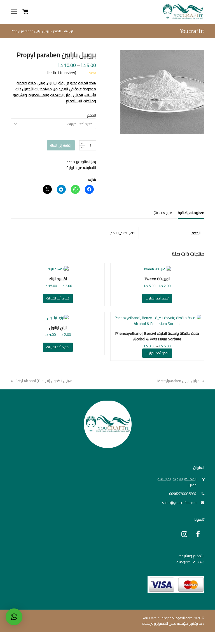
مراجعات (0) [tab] (163, 212)
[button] (14, 12)
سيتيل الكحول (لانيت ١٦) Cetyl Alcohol (43, 380)
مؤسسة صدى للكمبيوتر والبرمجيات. (164, 623)
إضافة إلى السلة (60, 145)
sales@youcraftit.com (179, 502)
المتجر (57, 31)
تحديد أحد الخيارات (157, 298)
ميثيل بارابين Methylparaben (178, 380)
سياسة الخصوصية (190, 562)
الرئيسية (69, 31)
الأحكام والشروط (191, 555)
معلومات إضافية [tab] (191, 212)
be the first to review (59, 73)
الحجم (91, 115)
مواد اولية (74, 167)
